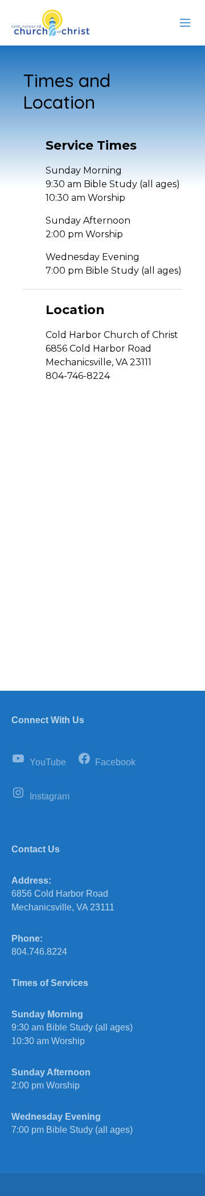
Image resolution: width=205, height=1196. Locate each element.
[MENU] (180, 23)
